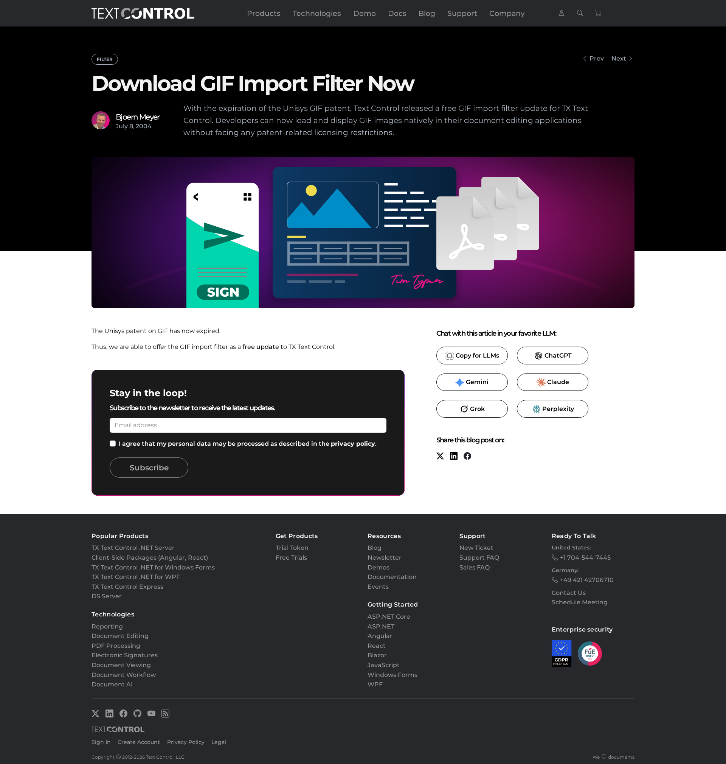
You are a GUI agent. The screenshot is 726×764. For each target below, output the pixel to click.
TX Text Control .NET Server (133, 547)
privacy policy (353, 443)
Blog (427, 13)
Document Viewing (121, 665)
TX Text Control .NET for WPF (136, 576)
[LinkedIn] (454, 457)
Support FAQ (479, 557)
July (122, 126)
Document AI (112, 684)
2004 (144, 126)
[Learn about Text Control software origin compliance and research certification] (590, 653)
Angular (380, 636)
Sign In (101, 742)
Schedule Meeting (580, 602)
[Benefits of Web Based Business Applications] (631, 58)
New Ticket (476, 547)
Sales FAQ (474, 567)
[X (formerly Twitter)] (440, 457)
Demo (364, 13)
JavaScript (384, 665)
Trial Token (292, 547)
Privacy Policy (186, 742)
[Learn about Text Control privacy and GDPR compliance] (562, 653)
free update (260, 346)
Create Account (139, 742)
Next (618, 58)
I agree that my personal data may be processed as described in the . (248, 443)
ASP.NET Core (389, 616)
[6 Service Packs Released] (584, 58)
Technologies (317, 13)
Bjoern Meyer (138, 116)
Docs (397, 13)
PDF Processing (116, 645)
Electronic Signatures (125, 655)
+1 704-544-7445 (585, 557)
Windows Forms (392, 674)
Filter (105, 59)
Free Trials (291, 557)
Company (507, 13)
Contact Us (569, 592)
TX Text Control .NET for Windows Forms (153, 567)
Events (378, 586)
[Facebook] (467, 457)
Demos (378, 567)
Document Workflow (124, 674)
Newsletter (385, 557)
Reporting (107, 626)
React (377, 645)
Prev (596, 58)
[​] (561, 13)
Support (462, 13)
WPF (375, 684)
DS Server (107, 596)
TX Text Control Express (127, 586)
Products (264, 13)
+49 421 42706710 (587, 580)
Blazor (377, 655)
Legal (218, 742)
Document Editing (120, 636)
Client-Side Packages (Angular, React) (150, 557)
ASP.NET (381, 626)
